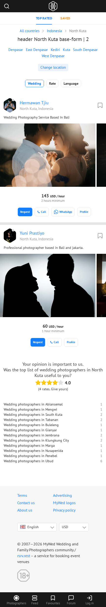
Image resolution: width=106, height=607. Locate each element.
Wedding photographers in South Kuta (33, 414)
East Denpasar (37, 49)
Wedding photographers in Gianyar (30, 430)
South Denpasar (85, 49)
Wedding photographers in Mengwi (30, 409)
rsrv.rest (23, 555)
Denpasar (15, 49)
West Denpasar (53, 56)
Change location (53, 67)
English (33, 527)
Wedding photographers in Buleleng (31, 425)
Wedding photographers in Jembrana (31, 435)
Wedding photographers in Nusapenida (33, 450)
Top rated (44, 18)
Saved (65, 18)
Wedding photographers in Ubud (28, 461)
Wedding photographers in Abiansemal (33, 404)
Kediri (55, 49)
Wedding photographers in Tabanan (31, 420)
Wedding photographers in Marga (29, 445)
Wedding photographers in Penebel (30, 456)
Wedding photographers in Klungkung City (36, 440)
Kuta (66, 49)
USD (65, 527)
